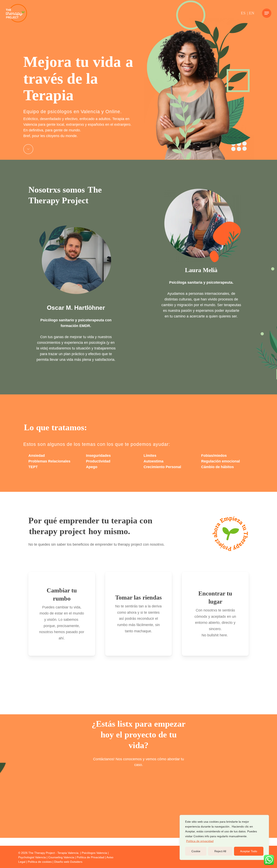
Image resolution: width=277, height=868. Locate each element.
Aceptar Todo (248, 851)
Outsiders (76, 861)
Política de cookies (40, 861)
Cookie (195, 851)
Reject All (220, 851)
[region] (224, 837)
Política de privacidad (200, 841)
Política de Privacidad (90, 857)
